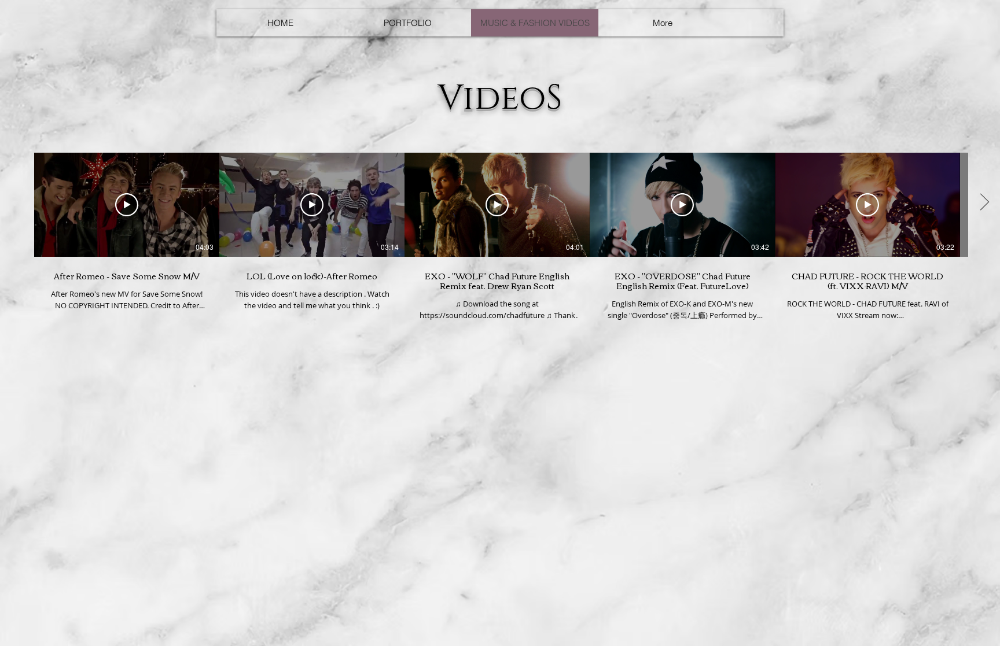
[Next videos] (984, 202)
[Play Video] (126, 204)
